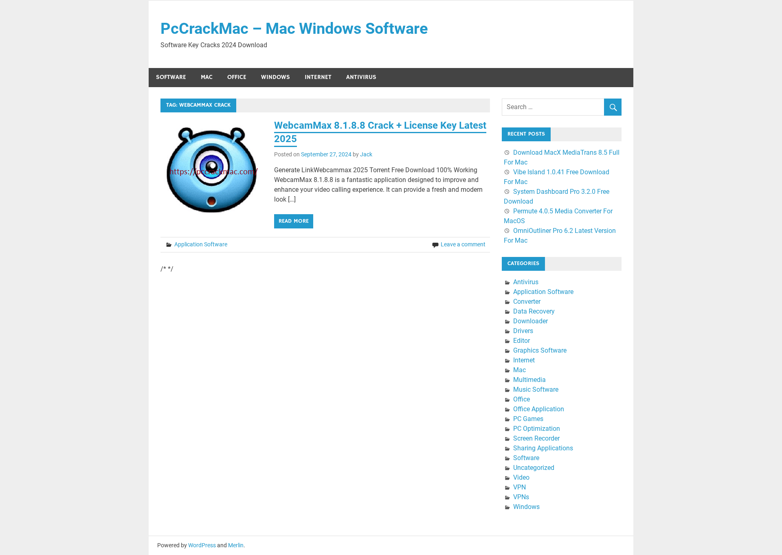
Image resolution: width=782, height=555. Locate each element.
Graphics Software (540, 350)
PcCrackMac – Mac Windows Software (294, 28)
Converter (526, 301)
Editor (521, 340)
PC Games (528, 419)
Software (171, 77)
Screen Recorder (536, 438)
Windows (275, 77)
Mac (207, 77)
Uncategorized (533, 468)
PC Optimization (536, 428)
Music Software (535, 389)
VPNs (521, 497)
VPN (519, 487)
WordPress (202, 545)
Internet (318, 77)
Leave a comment (463, 244)
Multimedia (529, 380)
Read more (294, 221)
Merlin (236, 545)
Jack (366, 154)
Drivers (523, 331)
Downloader (530, 321)
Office (236, 77)
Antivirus (361, 77)
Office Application (538, 409)
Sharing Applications (543, 448)
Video (521, 477)
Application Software (200, 244)
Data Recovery (534, 311)
